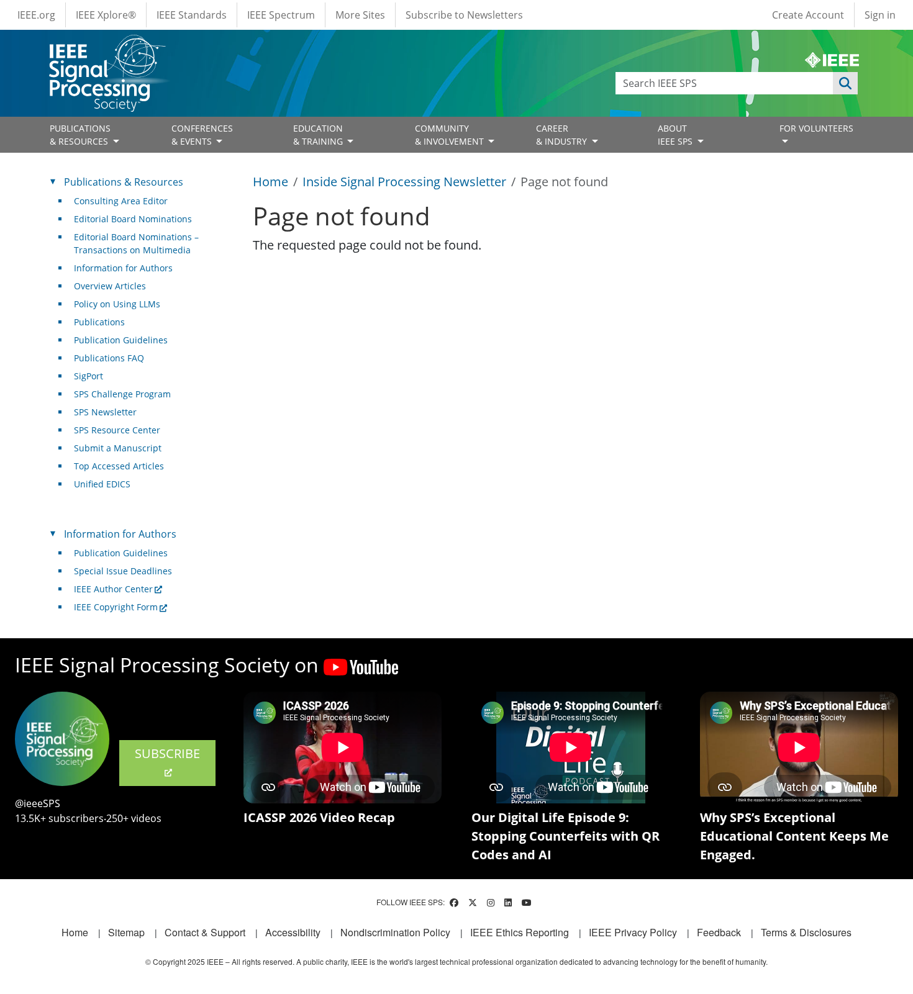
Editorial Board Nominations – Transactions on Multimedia (136, 243)
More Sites (360, 15)
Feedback (719, 932)
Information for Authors (123, 268)
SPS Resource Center (117, 430)
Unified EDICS (102, 484)
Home (270, 181)
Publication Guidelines (121, 340)
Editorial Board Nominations (133, 219)
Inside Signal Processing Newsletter (404, 181)
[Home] (106, 46)
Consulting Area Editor (121, 201)
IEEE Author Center (113, 589)
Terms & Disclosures (806, 932)
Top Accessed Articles (119, 466)
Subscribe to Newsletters (464, 15)
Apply (845, 83)
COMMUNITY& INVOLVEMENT (450, 134)
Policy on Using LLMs (117, 304)
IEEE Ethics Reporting (519, 932)
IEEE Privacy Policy (633, 932)
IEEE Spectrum (281, 15)
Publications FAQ (109, 358)
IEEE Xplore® (106, 15)
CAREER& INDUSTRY (562, 134)
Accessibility (292, 932)
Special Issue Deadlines (123, 571)
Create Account (808, 15)
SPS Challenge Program (122, 394)
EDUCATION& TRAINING (319, 134)
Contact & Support (205, 932)
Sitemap (126, 932)
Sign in (880, 15)
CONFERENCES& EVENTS (202, 134)
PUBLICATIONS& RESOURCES (80, 134)
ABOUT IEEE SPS (676, 134)
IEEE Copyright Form (116, 607)
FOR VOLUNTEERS (816, 128)
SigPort (88, 376)
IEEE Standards (192, 15)
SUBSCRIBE (167, 753)
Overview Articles (110, 286)
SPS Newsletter (105, 412)
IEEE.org (36, 15)
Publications (99, 322)
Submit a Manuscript (117, 448)
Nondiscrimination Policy (395, 932)
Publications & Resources (123, 182)
